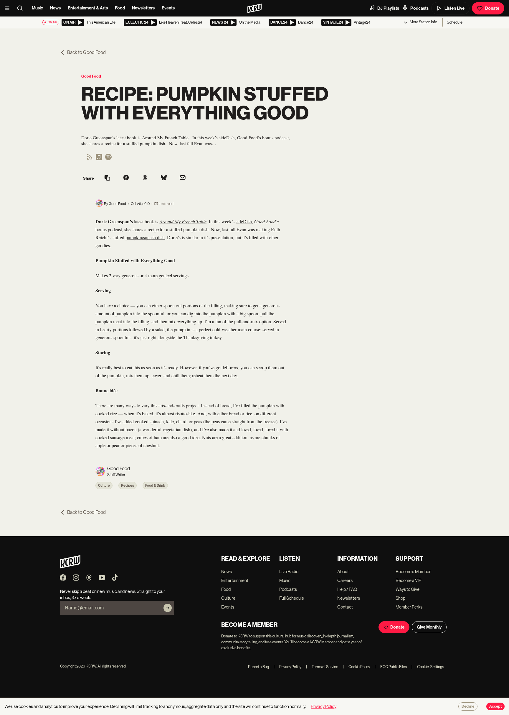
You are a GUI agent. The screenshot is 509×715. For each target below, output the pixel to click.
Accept (495, 706)
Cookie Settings (430, 667)
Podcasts (419, 8)
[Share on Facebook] (126, 178)
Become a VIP (408, 580)
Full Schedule (291, 598)
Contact (345, 606)
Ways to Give (407, 589)
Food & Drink (155, 485)
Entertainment (234, 580)
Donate (492, 8)
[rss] (89, 159)
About (343, 571)
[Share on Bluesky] (164, 178)
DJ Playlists (388, 8)
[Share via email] (183, 178)
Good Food (91, 76)
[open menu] (8, 8)
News (55, 8)
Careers (345, 580)
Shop (400, 598)
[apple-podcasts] (99, 159)
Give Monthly (429, 627)
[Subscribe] (167, 608)
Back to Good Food (86, 52)
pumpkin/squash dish (145, 237)
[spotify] (108, 159)
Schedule (454, 22)
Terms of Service (322, 667)
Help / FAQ (347, 589)
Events (168, 8)
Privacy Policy (287, 667)
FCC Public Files (391, 667)
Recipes (127, 485)
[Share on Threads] (145, 178)
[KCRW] (70, 566)
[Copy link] (107, 178)
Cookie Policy (356, 667)
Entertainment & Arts (88, 8)
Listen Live (454, 8)
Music (37, 8)
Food (120, 8)
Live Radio (288, 571)
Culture (104, 485)
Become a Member (413, 571)
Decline (468, 706)
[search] (21, 8)
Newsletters (143, 8)
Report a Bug (258, 667)
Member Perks (409, 606)
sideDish (244, 221)
